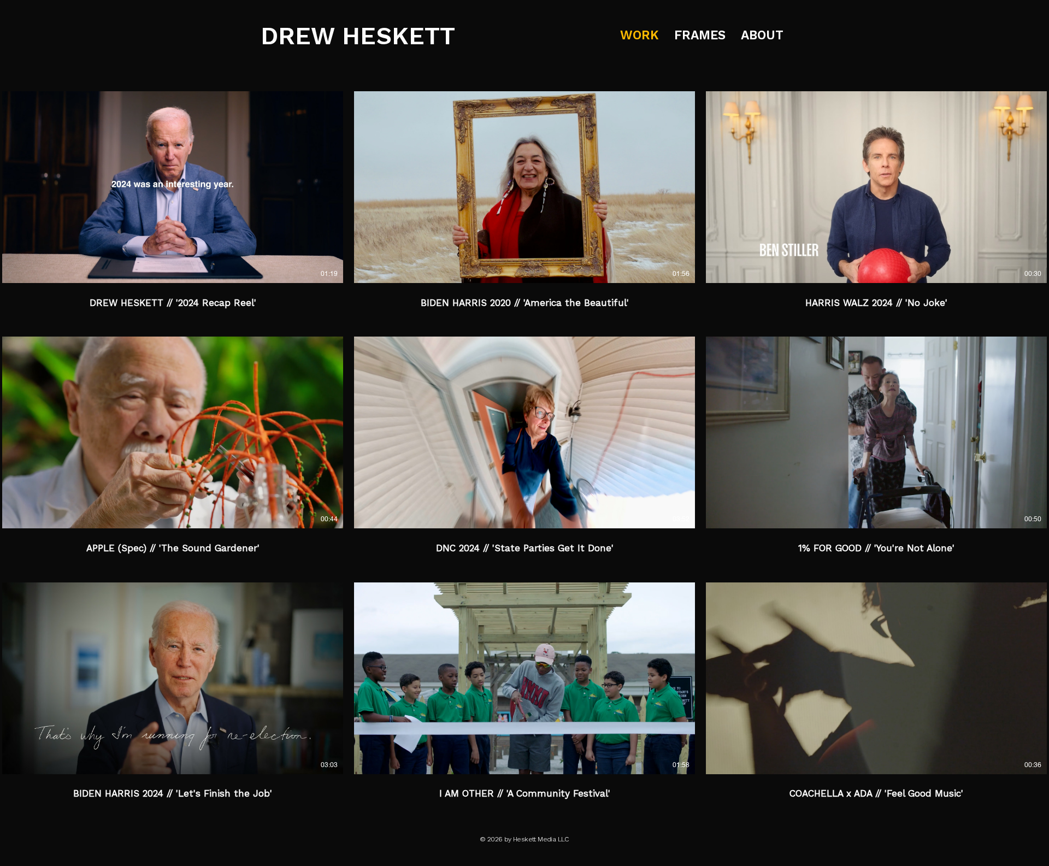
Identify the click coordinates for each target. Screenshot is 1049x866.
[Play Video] (172, 187)
